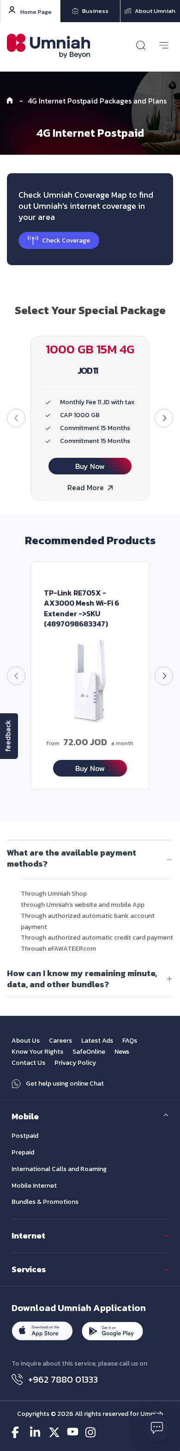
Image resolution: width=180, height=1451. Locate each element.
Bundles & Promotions (45, 1202)
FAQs (129, 1040)
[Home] (11, 100)
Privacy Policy (75, 1063)
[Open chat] (157, 1428)
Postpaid (25, 1136)
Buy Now (90, 466)
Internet (28, 1235)
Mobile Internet (34, 1185)
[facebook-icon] (17, 1432)
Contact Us (28, 1063)
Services (29, 1269)
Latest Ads (97, 1040)
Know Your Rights (37, 1051)
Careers (60, 1040)
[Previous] (16, 418)
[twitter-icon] (54, 1432)
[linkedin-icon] (36, 1432)
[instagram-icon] (91, 1432)
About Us (26, 1040)
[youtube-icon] (72, 1432)
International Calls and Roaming (59, 1169)
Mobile (25, 1116)
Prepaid (23, 1152)
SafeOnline (88, 1051)
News (121, 1051)
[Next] (164, 418)
